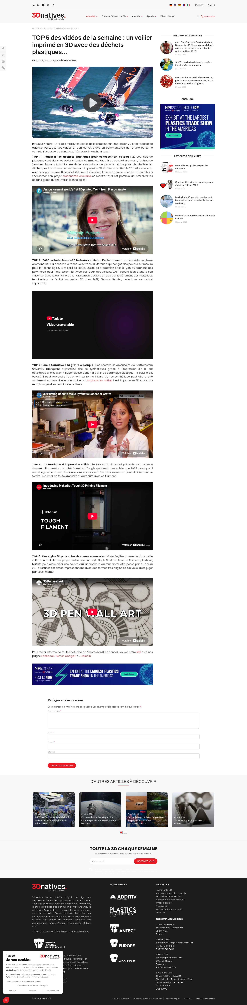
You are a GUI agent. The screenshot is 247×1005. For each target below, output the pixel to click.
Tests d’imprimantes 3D (168, 896)
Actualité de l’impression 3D (55, 28)
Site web (51, 752)
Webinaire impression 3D (169, 909)
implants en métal (99, 380)
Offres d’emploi (168, 16)
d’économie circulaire (77, 176)
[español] (179, 5)
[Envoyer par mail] (3, 62)
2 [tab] (125, 832)
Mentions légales (173, 998)
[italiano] (188, 5)
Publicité (199, 5)
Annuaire (136, 16)
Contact (211, 5)
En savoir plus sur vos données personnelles (23, 981)
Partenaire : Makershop (205, 998)
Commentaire (54, 711)
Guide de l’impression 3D (114, 16)
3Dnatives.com (62, 931)
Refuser (12, 990)
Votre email (98, 861)
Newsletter (162, 906)
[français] (184, 5)
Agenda (150, 16)
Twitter (59, 656)
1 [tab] (121, 832)
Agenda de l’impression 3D (170, 899)
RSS (139, 652)
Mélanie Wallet (67, 60)
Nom (50, 732)
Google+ (70, 656)
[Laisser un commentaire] (3, 68)
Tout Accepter (53, 990)
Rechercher (209, 16)
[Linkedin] (3, 55)
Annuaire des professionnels (171, 893)
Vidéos (74, 28)
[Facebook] (3, 49)
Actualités (90, 16)
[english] (175, 5)
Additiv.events (81, 931)
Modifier (32, 990)
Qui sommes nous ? (120, 998)
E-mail (51, 742)
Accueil (35, 28)
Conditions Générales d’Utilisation (147, 998)
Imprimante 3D (164, 889)
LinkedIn (86, 656)
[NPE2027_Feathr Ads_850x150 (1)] (92, 674)
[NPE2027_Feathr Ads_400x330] (187, 126)
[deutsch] (171, 5)
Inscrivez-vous (146, 861)
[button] (6, 1000)
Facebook (47, 656)
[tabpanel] (54, 809)
